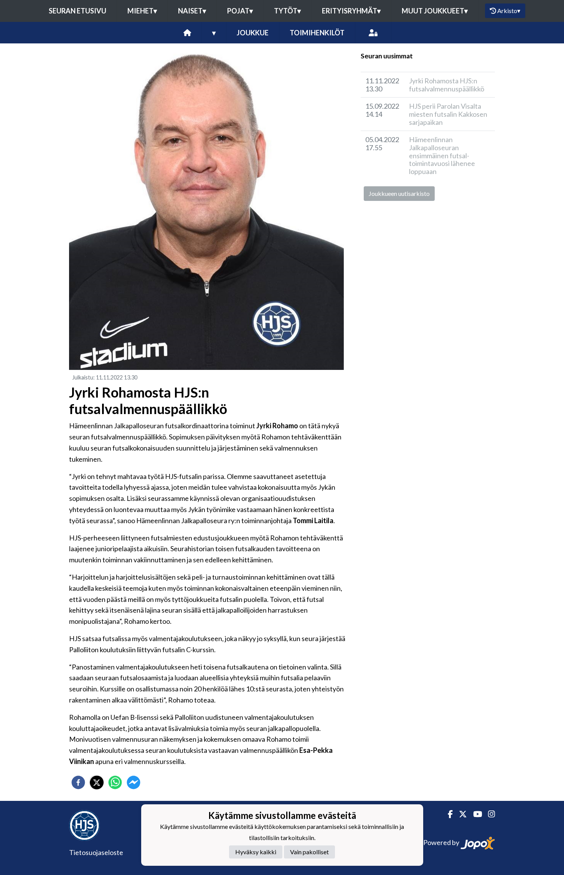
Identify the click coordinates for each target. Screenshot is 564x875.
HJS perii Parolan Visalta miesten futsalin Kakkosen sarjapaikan (448, 114)
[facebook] (78, 782)
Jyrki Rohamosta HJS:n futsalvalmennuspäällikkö (446, 84)
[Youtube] (474, 814)
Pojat (240, 11)
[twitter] (97, 782)
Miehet (142, 11)
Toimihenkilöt (317, 32)
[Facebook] (447, 814)
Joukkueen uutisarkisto (399, 193)
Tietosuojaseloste (96, 852)
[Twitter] (460, 814)
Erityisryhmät (351, 11)
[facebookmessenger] (133, 782)
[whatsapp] (115, 782)
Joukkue (253, 32)
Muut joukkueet (435, 11)
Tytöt (287, 11)
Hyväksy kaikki (255, 852)
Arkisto (508, 10)
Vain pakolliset (309, 852)
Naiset (192, 11)
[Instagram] (488, 814)
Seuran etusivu (77, 11)
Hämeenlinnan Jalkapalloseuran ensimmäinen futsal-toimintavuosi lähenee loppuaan (442, 155)
